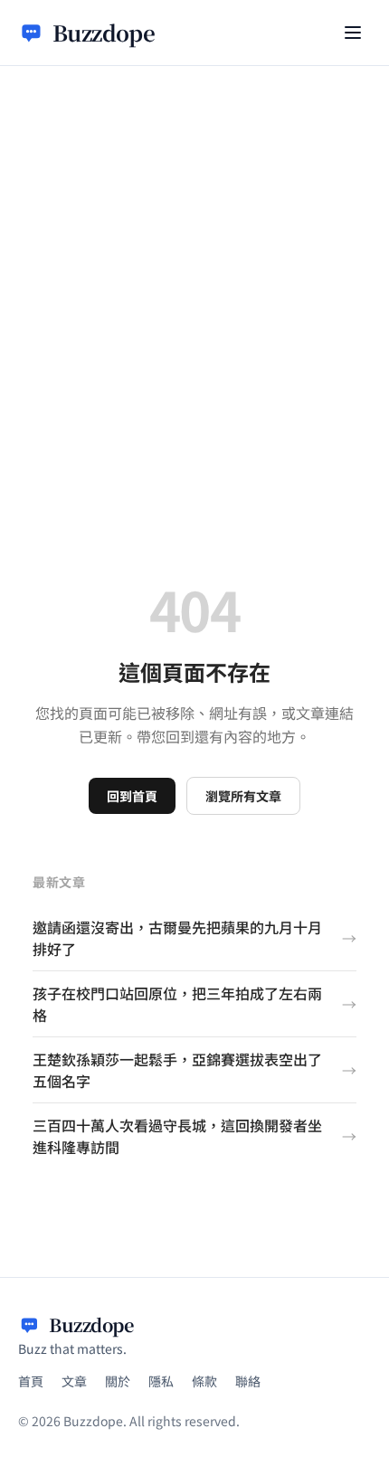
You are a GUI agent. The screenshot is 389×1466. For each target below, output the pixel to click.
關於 (117, 1381)
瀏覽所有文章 (243, 796)
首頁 (30, 1381)
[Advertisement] (194, 269)
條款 (204, 1381)
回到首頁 (132, 796)
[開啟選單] (353, 32)
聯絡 (248, 1381)
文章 (74, 1381)
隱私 (161, 1381)
